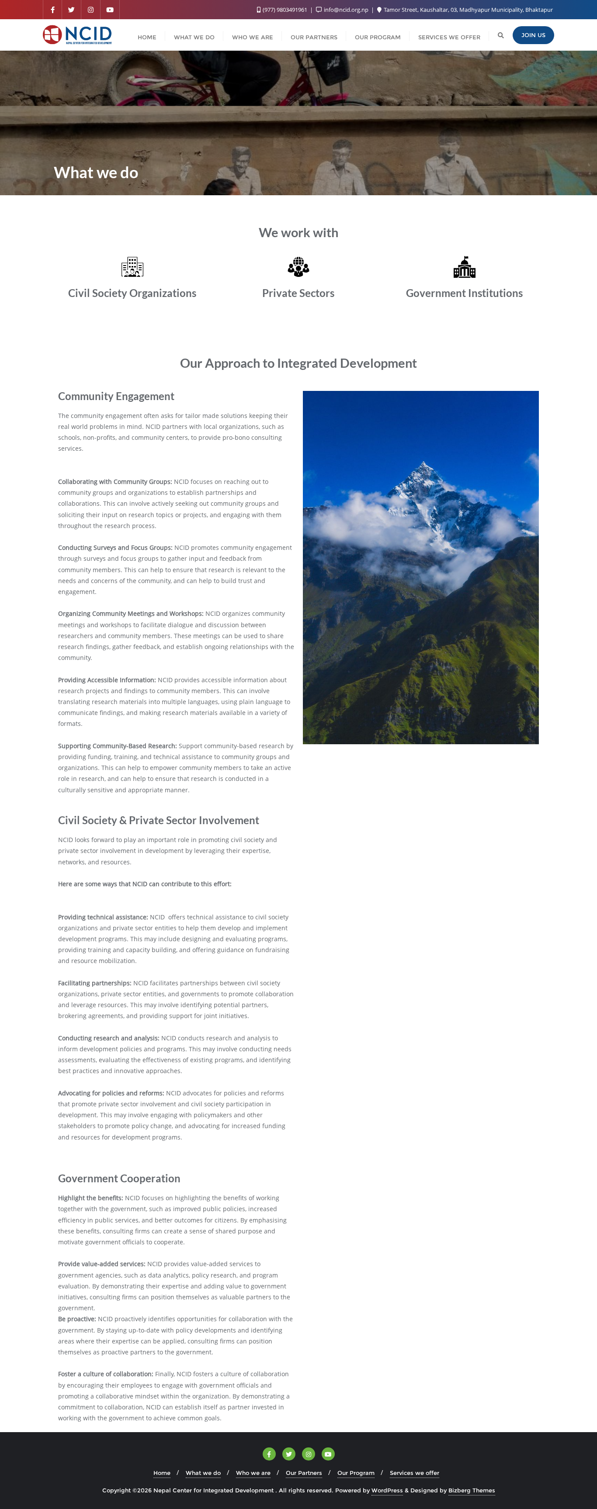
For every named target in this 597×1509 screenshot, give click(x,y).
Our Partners (304, 1472)
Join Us (533, 34)
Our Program (356, 1472)
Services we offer (414, 1472)
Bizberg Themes (471, 1490)
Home (161, 1472)
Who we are (253, 1472)
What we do (203, 1472)
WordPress (387, 1490)
